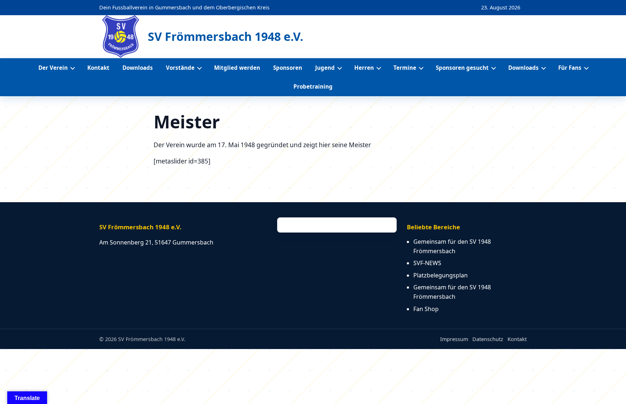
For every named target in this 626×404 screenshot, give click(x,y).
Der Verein (53, 67)
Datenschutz (487, 339)
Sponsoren (287, 67)
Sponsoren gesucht (462, 67)
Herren (364, 67)
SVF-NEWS (427, 263)
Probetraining (313, 86)
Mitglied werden (237, 67)
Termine (404, 67)
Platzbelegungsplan (440, 275)
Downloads (137, 67)
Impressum (454, 339)
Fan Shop (426, 309)
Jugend (325, 67)
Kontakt (98, 67)
